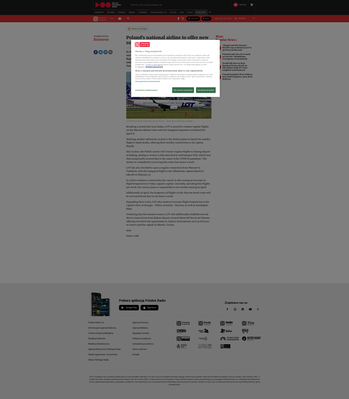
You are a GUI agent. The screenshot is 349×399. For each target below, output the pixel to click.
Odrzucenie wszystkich (183, 90)
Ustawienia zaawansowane (146, 90)
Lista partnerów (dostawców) (147, 81)
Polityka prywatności (154, 67)
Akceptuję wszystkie (206, 90)
